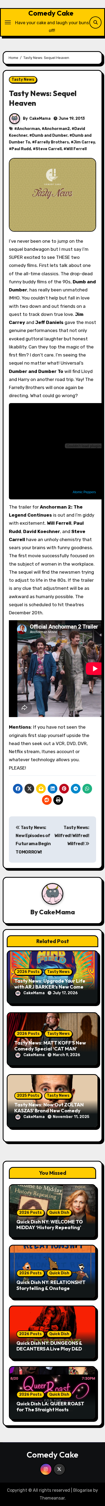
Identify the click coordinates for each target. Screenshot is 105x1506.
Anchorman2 (57, 128)
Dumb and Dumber (50, 135)
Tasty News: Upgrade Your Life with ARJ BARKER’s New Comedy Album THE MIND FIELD (51, 987)
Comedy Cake (51, 13)
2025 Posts (28, 1095)
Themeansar (52, 1498)
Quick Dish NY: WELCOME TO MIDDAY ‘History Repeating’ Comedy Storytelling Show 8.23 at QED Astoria (52, 1230)
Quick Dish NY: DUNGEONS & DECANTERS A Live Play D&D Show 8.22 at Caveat (49, 1349)
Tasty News (23, 79)
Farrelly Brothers (52, 142)
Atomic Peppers (84, 492)
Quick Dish (59, 1212)
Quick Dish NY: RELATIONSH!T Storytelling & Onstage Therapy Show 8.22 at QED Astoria (51, 1291)
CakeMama (40, 118)
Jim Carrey (84, 142)
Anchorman (28, 128)
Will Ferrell (76, 149)
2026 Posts (28, 971)
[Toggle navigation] (8, 22)
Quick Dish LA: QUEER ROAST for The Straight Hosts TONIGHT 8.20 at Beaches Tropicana (50, 1412)
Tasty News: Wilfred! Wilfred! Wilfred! (71, 836)
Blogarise (82, 1490)
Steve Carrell (49, 149)
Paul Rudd (21, 149)
